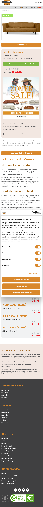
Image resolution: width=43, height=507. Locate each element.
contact (4, 473)
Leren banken (6, 10)
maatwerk (5, 453)
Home (18, 7)
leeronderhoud (7, 446)
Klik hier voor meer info (19, 145)
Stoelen (4, 418)
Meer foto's (21, 45)
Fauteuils (5, 415)
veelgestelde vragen (9, 456)
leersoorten (6, 443)
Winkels (35, 7)
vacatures (5, 486)
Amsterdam (6, 390)
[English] (40, 7)
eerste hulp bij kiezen (9, 451)
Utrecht (4, 398)
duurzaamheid (7, 458)
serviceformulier (7, 478)
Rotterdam (5, 395)
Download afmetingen (21, 153)
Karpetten (5, 422)
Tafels (4, 420)
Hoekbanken (6, 412)
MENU (37, 2)
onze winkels (21, 134)
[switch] (38, 253)
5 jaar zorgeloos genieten (10, 481)
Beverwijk (5, 393)
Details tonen (32, 273)
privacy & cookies (8, 483)
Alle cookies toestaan (21, 279)
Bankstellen (5, 410)
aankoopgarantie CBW (9, 476)
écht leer (5, 441)
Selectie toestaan (22, 286)
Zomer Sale (5, 425)
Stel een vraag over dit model (20, 64)
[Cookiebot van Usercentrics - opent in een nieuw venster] (32, 212)
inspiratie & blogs (7, 461)
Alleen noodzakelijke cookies (21, 292)
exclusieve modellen (9, 448)
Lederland (5, 438)
